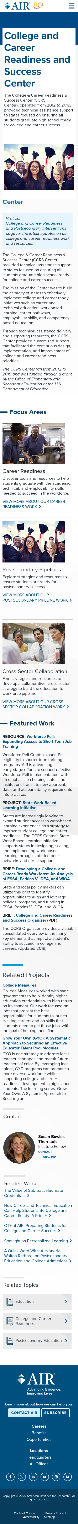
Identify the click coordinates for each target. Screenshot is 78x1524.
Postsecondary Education (38, 1340)
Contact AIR (24, 1412)
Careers (39, 1426)
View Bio (49, 1157)
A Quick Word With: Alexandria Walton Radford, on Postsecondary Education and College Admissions (35, 1256)
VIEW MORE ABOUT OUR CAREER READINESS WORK (33, 504)
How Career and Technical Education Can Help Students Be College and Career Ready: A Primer (38, 1210)
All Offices (39, 1464)
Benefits (39, 1432)
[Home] (24, 6)
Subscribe (55, 1412)
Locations (39, 1450)
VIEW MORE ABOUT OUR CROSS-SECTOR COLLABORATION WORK (33, 704)
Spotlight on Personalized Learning (35, 1241)
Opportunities (39, 1439)
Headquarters (39, 1457)
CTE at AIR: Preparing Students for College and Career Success (35, 1228)
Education (24, 1301)
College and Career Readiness (33, 1321)
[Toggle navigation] (71, 6)
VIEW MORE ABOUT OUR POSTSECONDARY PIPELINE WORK (34, 598)
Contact (45, 1152)
